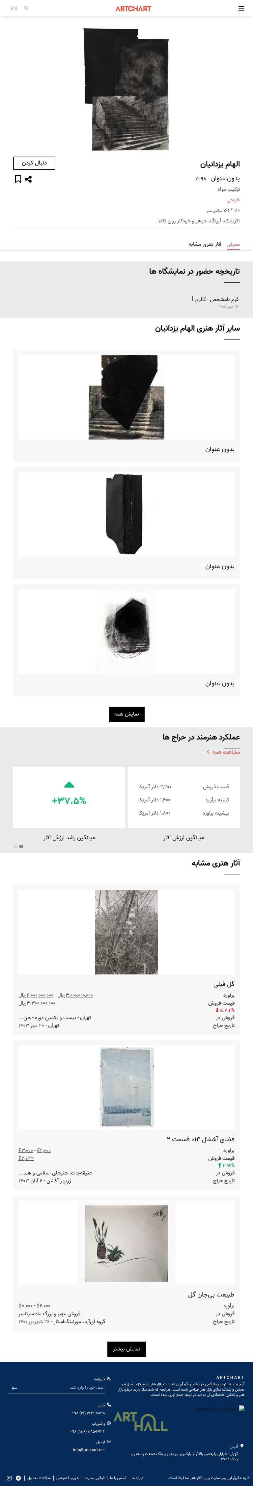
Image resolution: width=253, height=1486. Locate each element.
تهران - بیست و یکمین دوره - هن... (54, 1018)
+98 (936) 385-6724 (87, 1431)
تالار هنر (196, 1478)
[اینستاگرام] (9, 1478)
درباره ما (138, 1478)
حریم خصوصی (67, 1478)
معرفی (233, 244)
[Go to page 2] (15, 846)
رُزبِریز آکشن (58, 1181)
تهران (53, 1025)
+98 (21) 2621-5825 (88, 1413)
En (14, 8)
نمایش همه (126, 714)
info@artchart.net (89, 1450)
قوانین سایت (94, 1478)
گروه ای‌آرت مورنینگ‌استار (79, 1322)
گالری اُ (199, 299)
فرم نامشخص (224, 299)
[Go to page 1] (21, 846)
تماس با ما (118, 1478)
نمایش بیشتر (126, 1349)
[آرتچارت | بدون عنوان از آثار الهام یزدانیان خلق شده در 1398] (126, 89)
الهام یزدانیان (220, 164)
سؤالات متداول (39, 1478)
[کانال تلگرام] (18, 1478)
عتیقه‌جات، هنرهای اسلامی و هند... (55, 1173)
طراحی (233, 200)
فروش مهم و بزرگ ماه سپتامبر (49, 1314)
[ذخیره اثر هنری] (18, 180)
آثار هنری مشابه (205, 244)
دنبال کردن (34, 163)
